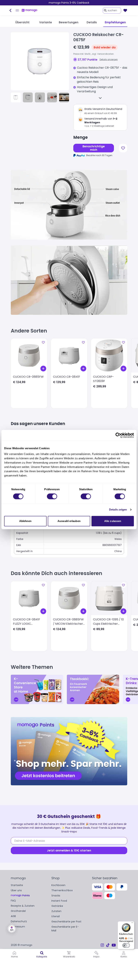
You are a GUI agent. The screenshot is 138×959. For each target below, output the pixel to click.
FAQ (13, 900)
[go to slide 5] (64, 97)
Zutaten (56, 911)
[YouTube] (114, 945)
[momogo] (29, 10)
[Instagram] (102, 945)
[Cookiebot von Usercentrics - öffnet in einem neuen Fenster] (118, 435)
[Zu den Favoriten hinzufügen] (123, 148)
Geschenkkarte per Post (66, 921)
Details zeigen (118, 509)
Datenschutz (19, 921)
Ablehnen (25, 521)
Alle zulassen (112, 521)
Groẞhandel (18, 911)
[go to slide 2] (28, 97)
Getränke (57, 906)
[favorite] (125, 10)
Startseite (17, 885)
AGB (13, 916)
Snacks (55, 895)
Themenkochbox (62, 890)
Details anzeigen (109, 59)
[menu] (17, 10)
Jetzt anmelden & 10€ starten (69, 850)
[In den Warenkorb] (43, 368)
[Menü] (132, 923)
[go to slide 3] (40, 97)
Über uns (16, 890)
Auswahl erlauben (69, 521)
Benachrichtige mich (93, 148)
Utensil (55, 916)
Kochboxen (58, 885)
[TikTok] (107, 945)
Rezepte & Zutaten (22, 906)
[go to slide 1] (16, 97)
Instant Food (59, 901)
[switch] (52, 496)
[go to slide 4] (52, 97)
